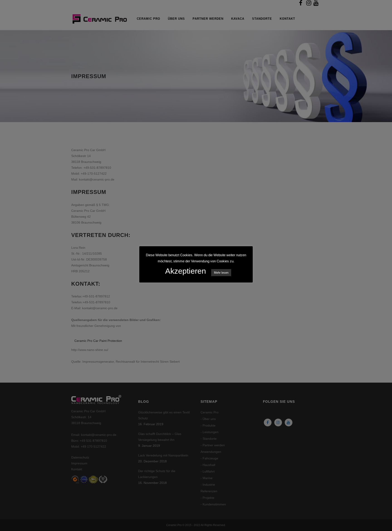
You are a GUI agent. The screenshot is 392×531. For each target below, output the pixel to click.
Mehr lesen (221, 272)
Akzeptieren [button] (185, 271)
